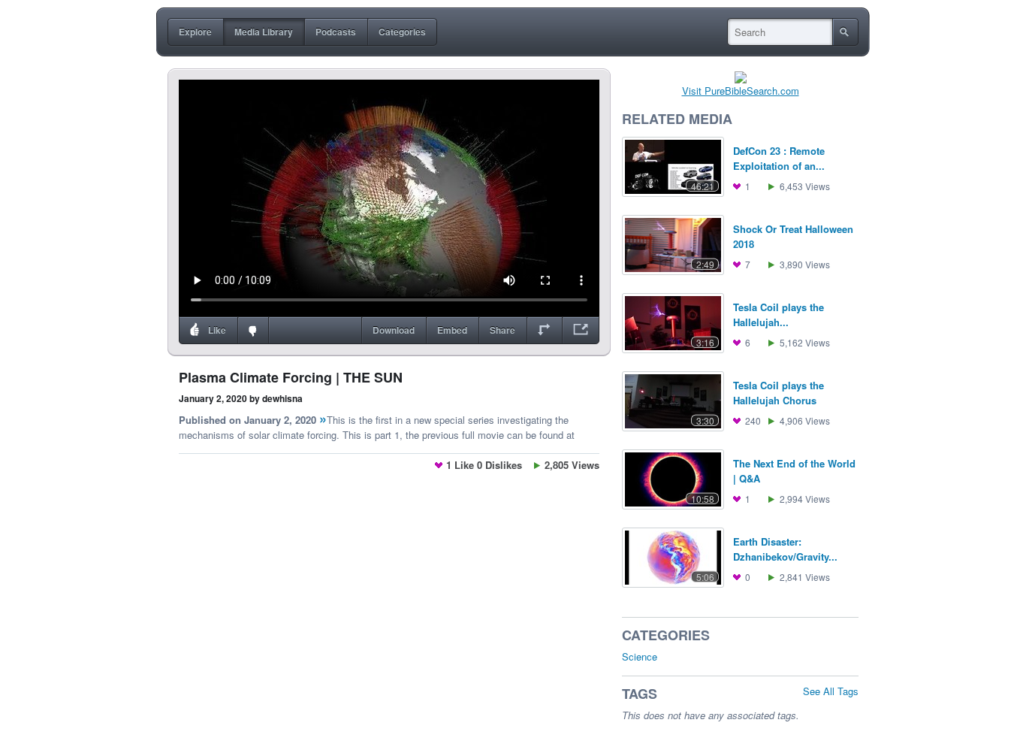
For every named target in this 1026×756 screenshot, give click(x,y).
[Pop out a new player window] (580, 330)
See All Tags (831, 691)
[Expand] (544, 330)
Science (639, 656)
